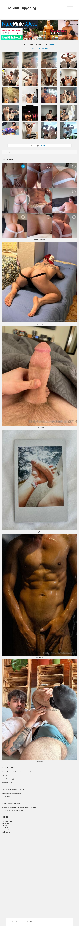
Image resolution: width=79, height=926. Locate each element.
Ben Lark (4, 786)
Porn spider (6, 823)
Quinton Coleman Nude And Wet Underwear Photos (18, 772)
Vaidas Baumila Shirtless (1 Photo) (12, 810)
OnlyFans (53, 44)
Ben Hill (4, 775)
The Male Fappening (21, 8)
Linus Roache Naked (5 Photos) (11, 793)
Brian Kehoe (5, 800)
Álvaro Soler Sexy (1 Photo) (10, 779)
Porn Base (5, 826)
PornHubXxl (6, 830)
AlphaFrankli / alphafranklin (35, 44)
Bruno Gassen (6, 796)
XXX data (5, 828)
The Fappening (7, 821)
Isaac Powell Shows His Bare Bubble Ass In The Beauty (19, 807)
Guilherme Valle (7, 782)
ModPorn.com (6, 832)
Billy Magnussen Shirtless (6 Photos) (13, 789)
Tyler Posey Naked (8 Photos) (11, 803)
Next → (44, 146)
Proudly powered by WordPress (23, 922)
